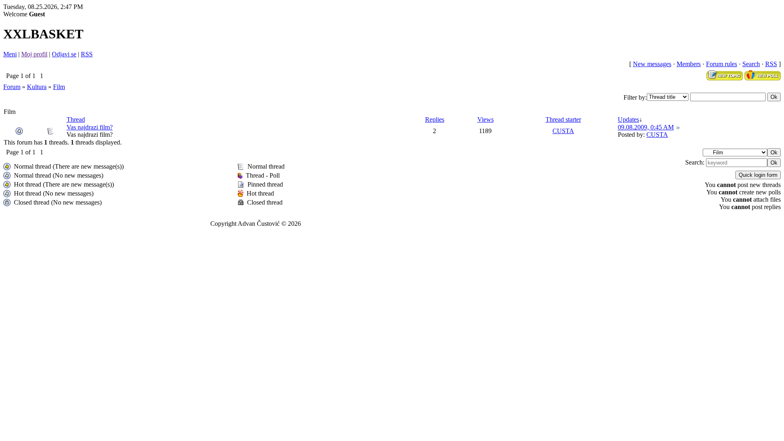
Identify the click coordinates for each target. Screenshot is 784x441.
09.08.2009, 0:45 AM (646, 127)
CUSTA (563, 130)
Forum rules (721, 63)
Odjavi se (64, 54)
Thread (76, 119)
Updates (628, 119)
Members (689, 63)
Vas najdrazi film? (90, 127)
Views (485, 119)
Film (59, 86)
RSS (87, 54)
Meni (10, 54)
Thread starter (563, 119)
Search (751, 63)
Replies (434, 119)
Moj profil (34, 54)
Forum (11, 86)
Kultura (37, 86)
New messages (652, 63)
